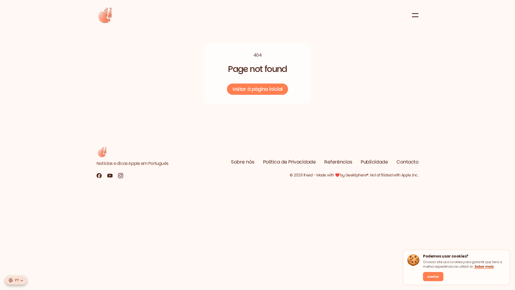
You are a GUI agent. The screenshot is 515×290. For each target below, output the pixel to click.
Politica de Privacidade (289, 161)
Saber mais (484, 266)
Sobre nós (242, 161)
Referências (338, 161)
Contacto (407, 161)
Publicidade (374, 161)
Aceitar (433, 276)
